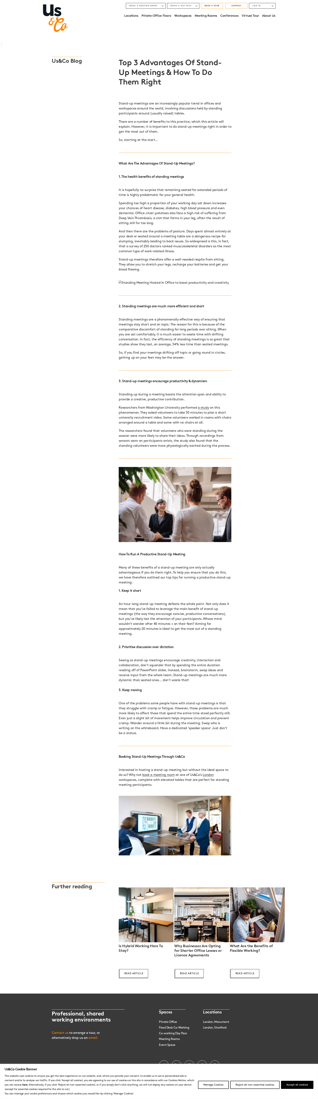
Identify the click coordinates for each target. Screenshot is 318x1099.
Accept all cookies (297, 1085)
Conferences (229, 16)
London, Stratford (215, 1027)
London (208, 775)
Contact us (60, 1032)
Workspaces (182, 16)
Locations (131, 16)
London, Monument (216, 1022)
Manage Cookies (213, 1085)
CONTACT (236, 6)
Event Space (167, 1045)
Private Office (168, 1022)
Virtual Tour (250, 16)
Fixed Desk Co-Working (174, 1027)
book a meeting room (158, 775)
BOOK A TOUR (212, 6)
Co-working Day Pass (173, 1033)
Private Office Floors (156, 16)
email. (93, 1037)
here (25, 1085)
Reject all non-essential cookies (255, 1085)
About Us (268, 16)
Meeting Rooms (206, 16)
